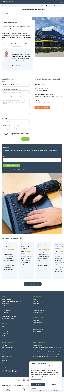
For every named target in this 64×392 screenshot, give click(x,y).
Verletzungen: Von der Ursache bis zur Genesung (45, 356)
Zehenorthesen (37, 331)
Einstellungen (34, 388)
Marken (3, 335)
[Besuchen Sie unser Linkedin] (9, 371)
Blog (3, 362)
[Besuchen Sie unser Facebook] (3, 371)
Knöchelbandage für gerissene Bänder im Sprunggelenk (46, 352)
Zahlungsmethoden (6, 352)
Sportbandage (5, 331)
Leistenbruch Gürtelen (38, 329)
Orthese (3, 326)
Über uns (35, 301)
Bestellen (4, 354)
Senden (25, 139)
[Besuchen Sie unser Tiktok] (16, 371)
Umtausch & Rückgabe (38, 308)
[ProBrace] (8, 2)
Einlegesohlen (5, 333)
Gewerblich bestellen (38, 312)
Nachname (4, 118)
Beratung (4, 358)
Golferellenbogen (37, 345)
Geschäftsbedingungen (7, 347)
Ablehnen (53, 384)
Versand (35, 305)
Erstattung (4, 360)
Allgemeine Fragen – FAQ (39, 310)
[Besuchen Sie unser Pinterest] (12, 371)
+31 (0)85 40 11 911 (6, 312)
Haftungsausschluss (6, 385)
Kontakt (35, 299)
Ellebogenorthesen (37, 324)
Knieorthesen (36, 320)
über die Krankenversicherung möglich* (33, 9)
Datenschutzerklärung (7, 349)
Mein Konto (36, 303)
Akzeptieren (38, 384)
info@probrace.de (6, 310)
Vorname (4, 110)
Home (3, 13)
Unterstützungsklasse (7, 356)
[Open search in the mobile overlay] (22, 5)
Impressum (4, 345)
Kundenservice (17, 46)
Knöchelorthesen (37, 322)
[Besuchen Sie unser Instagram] (6, 371)
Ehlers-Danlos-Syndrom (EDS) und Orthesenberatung (46, 354)
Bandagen (4, 328)
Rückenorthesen (37, 327)
